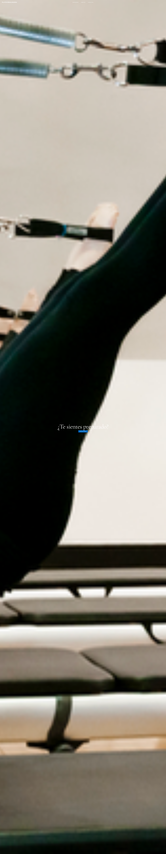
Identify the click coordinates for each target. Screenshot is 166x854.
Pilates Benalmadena (9, 2)
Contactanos (83, 431)
